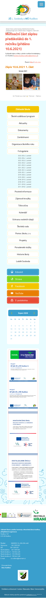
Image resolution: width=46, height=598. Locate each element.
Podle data (37, 62)
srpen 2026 (23, 313)
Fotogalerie (29, 31)
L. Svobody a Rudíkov (23, 18)
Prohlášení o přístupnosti (9, 589)
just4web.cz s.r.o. (31, 595)
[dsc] (14, 89)
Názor (32, 589)
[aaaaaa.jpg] (31, 89)
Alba (31, 62)
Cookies (19, 589)
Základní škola (21, 31)
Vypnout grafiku (39, 589)
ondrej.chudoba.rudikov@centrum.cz (26, 55)
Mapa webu (26, 589)
